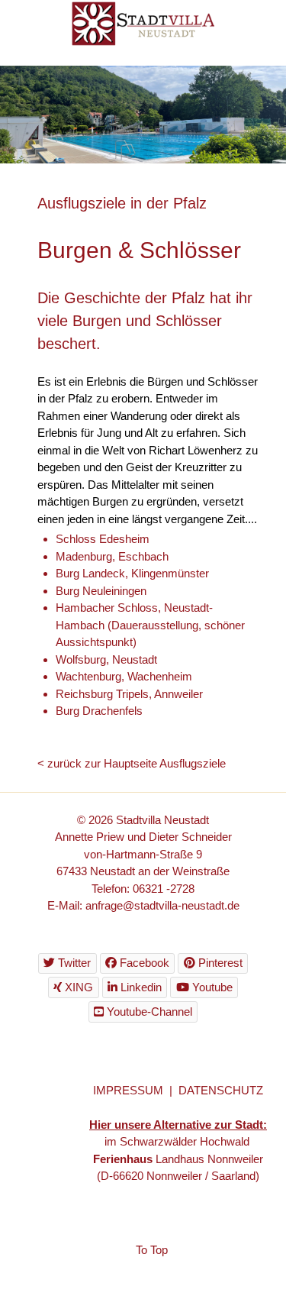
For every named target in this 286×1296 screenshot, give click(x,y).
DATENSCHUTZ (220, 1090)
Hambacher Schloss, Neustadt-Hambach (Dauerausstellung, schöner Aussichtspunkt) (150, 624)
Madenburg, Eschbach (112, 556)
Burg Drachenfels (99, 710)
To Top (152, 1249)
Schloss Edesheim (102, 538)
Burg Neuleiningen (101, 590)
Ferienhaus (123, 1158)
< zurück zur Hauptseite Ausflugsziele (131, 763)
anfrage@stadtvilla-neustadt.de (162, 905)
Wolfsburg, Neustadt (106, 659)
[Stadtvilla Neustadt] (143, 23)
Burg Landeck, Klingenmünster (132, 573)
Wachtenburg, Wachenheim (124, 676)
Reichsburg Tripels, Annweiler (129, 693)
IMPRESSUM (128, 1090)
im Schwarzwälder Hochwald (178, 1141)
